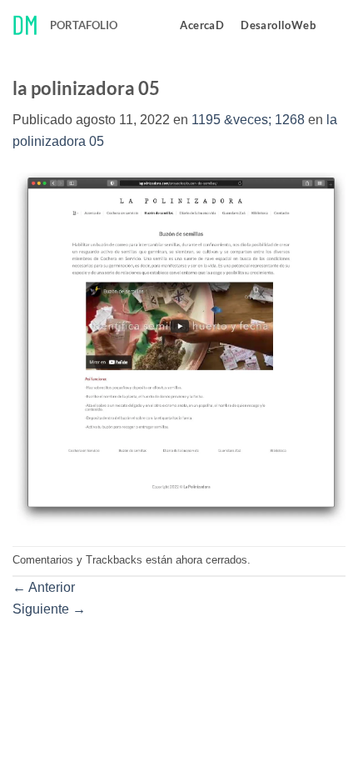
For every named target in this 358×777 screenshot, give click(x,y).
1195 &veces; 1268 (248, 120)
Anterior (43, 587)
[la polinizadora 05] (179, 348)
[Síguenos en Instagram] (334, 25)
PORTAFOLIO (83, 25)
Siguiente (49, 609)
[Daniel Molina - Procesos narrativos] (24, 25)
